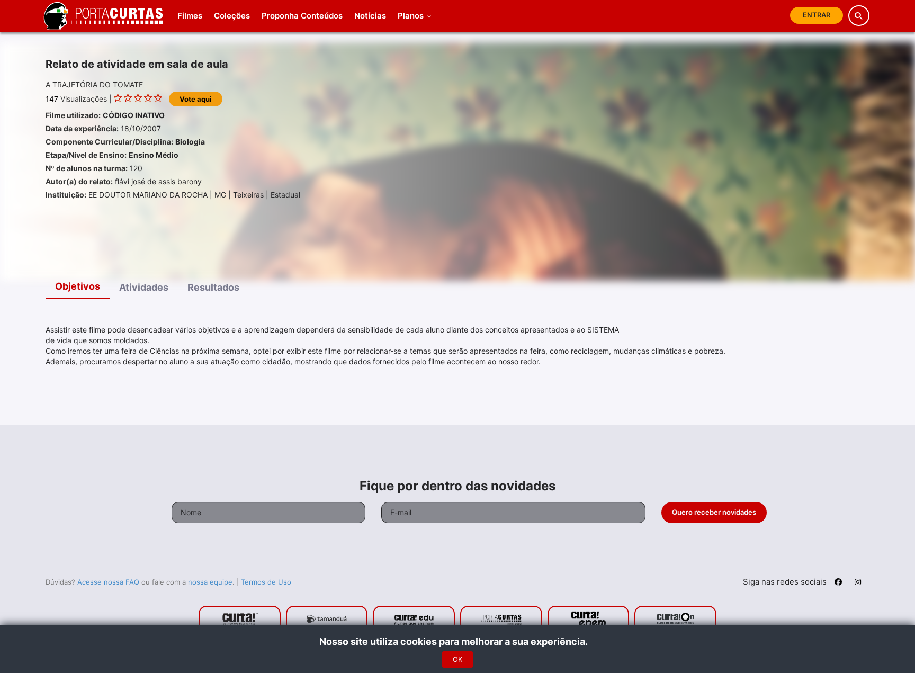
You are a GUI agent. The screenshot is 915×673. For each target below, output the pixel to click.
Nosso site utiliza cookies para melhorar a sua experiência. (457, 641)
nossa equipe (210, 582)
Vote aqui (196, 99)
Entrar (816, 15)
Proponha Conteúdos (302, 16)
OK (457, 659)
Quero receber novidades (714, 512)
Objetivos (77, 286)
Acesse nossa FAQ (108, 582)
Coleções (232, 16)
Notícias (370, 16)
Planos (412, 16)
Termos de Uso (266, 582)
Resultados (213, 287)
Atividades (143, 287)
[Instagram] (858, 583)
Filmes (189, 16)
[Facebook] (838, 583)
